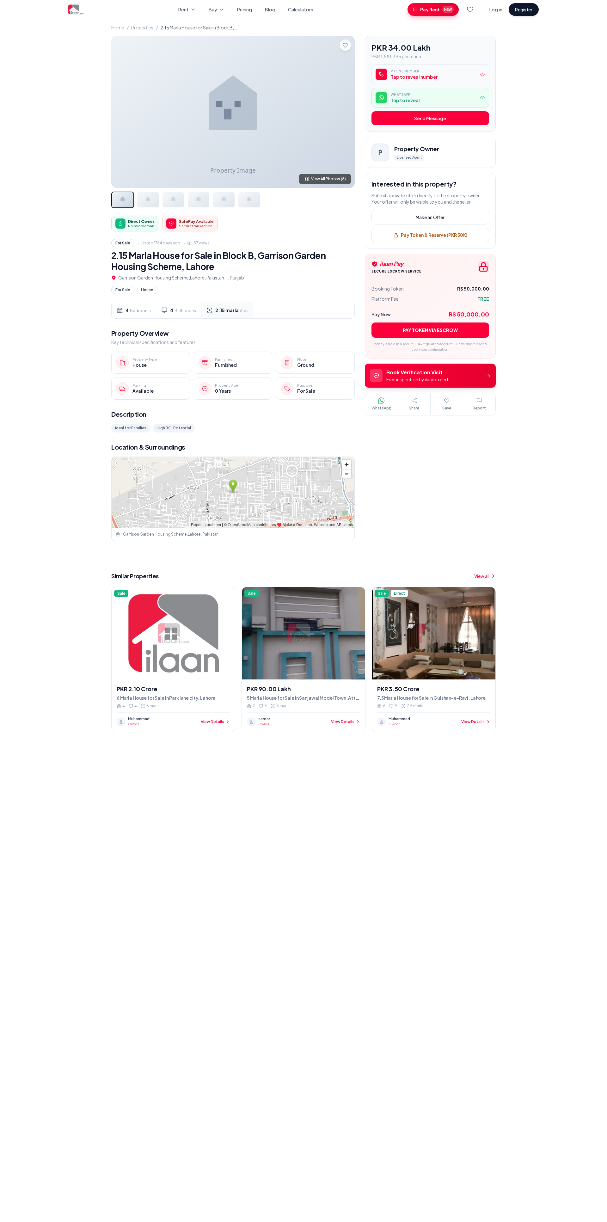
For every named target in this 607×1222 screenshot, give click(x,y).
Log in (495, 9)
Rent (183, 9)
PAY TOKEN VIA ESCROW (430, 330)
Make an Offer (430, 217)
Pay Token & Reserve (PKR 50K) (434, 235)
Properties (142, 27)
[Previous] (121, 111)
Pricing (244, 9)
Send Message (430, 118)
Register (523, 9)
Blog (270, 9)
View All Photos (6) (328, 178)
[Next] (344, 111)
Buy (212, 9)
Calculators (300, 9)
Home (117, 27)
